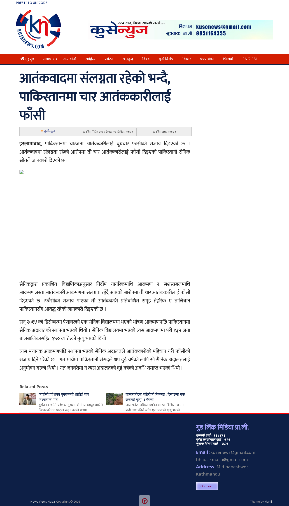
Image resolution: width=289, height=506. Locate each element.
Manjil (269, 501)
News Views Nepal (43, 501)
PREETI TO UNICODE (31, 2)
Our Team (206, 486)
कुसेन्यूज (49, 131)
